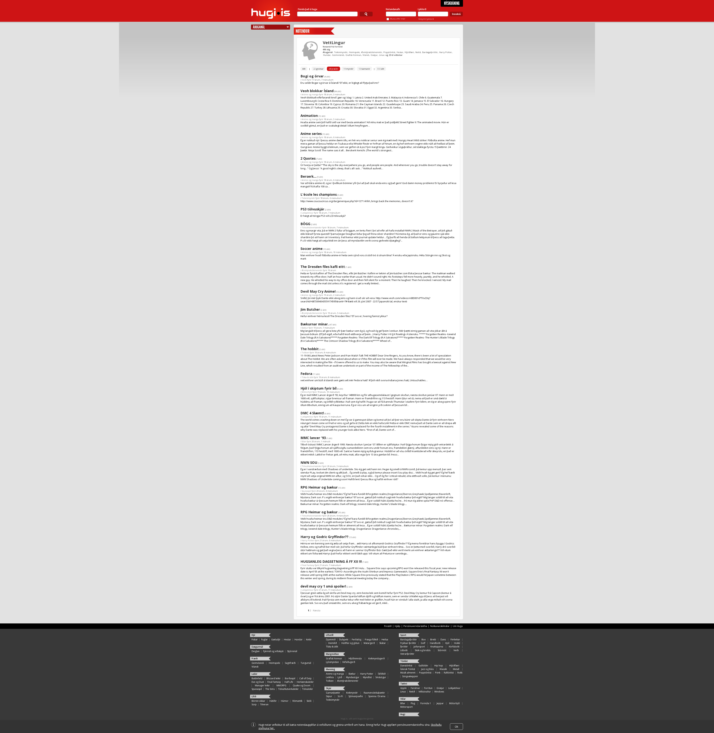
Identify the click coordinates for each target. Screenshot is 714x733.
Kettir (309, 639)
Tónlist (404, 661)
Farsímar (415, 688)
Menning (330, 669)
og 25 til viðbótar (394, 55)
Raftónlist (449, 672)
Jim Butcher (310, 309)
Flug (413, 703)
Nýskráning (452, 3)
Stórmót (442, 650)
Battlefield (257, 678)
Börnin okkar (258, 700)
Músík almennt (407, 672)
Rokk (459, 672)
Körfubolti (454, 646)
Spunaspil (306, 490)
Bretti (433, 639)
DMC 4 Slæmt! (312, 413)
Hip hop (438, 665)
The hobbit (309, 349)
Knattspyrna (436, 646)
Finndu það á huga (307, 9)
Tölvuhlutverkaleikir (312, 227)
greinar (318, 68)
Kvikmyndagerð (376, 658)
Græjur (374, 55)
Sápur (329, 696)
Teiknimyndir (341, 52)
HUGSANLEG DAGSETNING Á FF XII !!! (331, 561)
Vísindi (366, 55)
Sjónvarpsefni (355, 696)
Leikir (254, 674)
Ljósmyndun (332, 662)
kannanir (364, 68)
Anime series (311, 133)
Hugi (402, 714)
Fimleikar (455, 639)
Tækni (403, 683)
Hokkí (457, 643)
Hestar (400, 52)
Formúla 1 (425, 703)
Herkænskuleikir (305, 682)
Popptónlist (389, 52)
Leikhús (330, 677)
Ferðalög (356, 639)
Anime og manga (310, 94)
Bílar (304, 441)
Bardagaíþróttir (430, 52)
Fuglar (264, 639)
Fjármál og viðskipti (273, 651)
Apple (403, 688)
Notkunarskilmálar (440, 626)
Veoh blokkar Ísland (317, 91)
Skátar (382, 643)
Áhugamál (259, 27)
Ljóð (339, 677)
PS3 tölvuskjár (312, 209)
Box (424, 639)
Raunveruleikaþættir (374, 692)
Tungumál (306, 663)
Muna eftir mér (397, 18)
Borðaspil (290, 678)
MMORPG (281, 685)
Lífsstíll (329, 635)
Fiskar (255, 639)
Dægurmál (257, 646)
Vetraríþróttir (407, 653)
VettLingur (334, 42)
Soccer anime (311, 248)
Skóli (309, 700)
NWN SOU (308, 462)
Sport (403, 635)
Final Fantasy (308, 565)
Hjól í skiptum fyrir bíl (318, 388)
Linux (382, 55)
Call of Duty (305, 678)
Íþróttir (404, 646)
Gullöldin (423, 665)
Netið (418, 52)
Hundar (327, 55)
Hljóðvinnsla (355, 658)
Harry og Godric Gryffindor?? (324, 536)
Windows (439, 691)
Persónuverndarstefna (415, 626)
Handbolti (435, 643)
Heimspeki (354, 52)
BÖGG (305, 224)
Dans (443, 639)
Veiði (304, 79)
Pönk (437, 672)
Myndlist (367, 677)
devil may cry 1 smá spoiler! (323, 586)
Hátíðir (273, 700)
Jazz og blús (427, 669)
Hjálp (397, 626)
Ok (456, 726)
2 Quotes (308, 158)
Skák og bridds (422, 650)
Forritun (428, 688)
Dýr (253, 635)
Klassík (443, 669)
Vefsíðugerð (348, 662)
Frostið (388, 626)
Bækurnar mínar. (314, 324)
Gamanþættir (333, 692)
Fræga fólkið (371, 639)
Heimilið (332, 643)
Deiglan (256, 651)
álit (380, 68)
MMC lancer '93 (313, 438)
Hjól (447, 643)
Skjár (328, 688)
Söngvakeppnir (410, 676)
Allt (303, 68)
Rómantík (297, 700)
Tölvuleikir (307, 689)
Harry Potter (445, 52)
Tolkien (305, 352)
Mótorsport (406, 706)
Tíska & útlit (307, 377)
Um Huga (458, 626)
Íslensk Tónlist (407, 669)
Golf (423, 643)
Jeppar (440, 703)
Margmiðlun (332, 654)
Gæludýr (275, 639)
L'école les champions (318, 194)
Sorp (254, 704)
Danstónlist (406, 665)
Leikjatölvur (307, 212)
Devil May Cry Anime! (318, 291)
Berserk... (308, 176)
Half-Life (288, 682)
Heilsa (385, 639)
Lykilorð (422, 9)
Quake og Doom (301, 685)
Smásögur (380, 677)
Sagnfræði (290, 663)
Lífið (254, 696)
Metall (456, 669)
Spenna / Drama (376, 696)
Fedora (306, 373)
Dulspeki (343, 639)
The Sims (270, 689)
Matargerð (369, 643)
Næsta (316, 610)
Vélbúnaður (425, 691)
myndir (348, 68)
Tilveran (264, 704)
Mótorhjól (307, 391)
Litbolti (404, 650)
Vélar (403, 698)
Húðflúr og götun (350, 643)
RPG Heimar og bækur (319, 487)
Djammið (331, 639)
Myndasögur (352, 677)
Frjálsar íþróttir (408, 643)
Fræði (255, 658)
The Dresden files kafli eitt (322, 266)
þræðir (333, 68)
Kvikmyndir (352, 692)
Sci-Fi (340, 696)
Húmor (284, 700)
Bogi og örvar (312, 76)
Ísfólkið (382, 673)
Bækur (305, 327)
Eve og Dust (258, 682)
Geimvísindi (338, 55)
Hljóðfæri (409, 52)
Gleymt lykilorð (426, 18)
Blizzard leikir (273, 678)
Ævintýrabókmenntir (371, 52)
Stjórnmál (292, 651)
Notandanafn (393, 9)
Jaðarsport (419, 646)
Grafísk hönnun (353, 55)
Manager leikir (262, 685)
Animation (309, 115)
